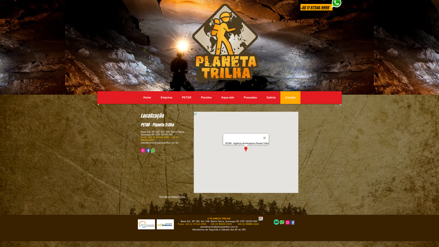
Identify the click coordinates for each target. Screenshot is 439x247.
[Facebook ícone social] (148, 150)
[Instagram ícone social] (143, 150)
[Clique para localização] (260, 218)
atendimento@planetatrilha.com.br (159, 142)
